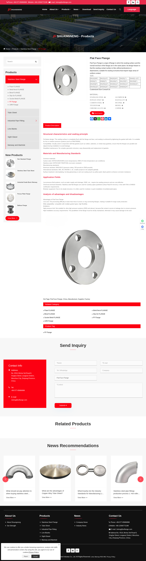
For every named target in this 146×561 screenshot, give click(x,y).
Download (86, 9)
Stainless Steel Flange (28, 49)
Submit (63, 405)
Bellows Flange (22, 205)
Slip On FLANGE (15, 95)
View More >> (11, 497)
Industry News (81, 526)
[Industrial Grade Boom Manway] (10, 186)
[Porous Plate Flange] (10, 198)
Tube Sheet (12, 113)
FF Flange (42, 49)
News (76, 9)
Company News (82, 522)
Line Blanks (12, 129)
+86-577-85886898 (20, 2)
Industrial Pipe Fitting (16, 121)
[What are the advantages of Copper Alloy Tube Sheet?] (55, 471)
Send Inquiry (98, 9)
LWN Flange (13, 105)
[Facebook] (129, 2)
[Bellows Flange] (10, 209)
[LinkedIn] (133, 2)
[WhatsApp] (138, 2)
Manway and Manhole (16, 145)
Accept (35, 556)
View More (12, 218)
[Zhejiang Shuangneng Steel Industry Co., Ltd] (14, 9)
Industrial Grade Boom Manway (27, 182)
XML (104, 557)
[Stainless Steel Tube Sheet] (10, 174)
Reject (26, 556)
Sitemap (97, 557)
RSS (101, 557)
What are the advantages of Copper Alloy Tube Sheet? (53, 492)
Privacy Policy (111, 557)
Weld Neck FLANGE (16, 89)
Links (92, 557)
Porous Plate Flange (23, 194)
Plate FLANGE (14, 86)
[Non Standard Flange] (10, 163)
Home (44, 9)
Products (65, 9)
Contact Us (111, 9)
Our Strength (11, 526)
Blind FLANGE (14, 92)
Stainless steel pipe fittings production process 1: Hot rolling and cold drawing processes (126, 492)
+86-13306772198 (40, 2)
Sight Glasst (12, 137)
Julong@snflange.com (63, 2)
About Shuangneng (14, 522)
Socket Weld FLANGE (17, 99)
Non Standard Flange (24, 159)
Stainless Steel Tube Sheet (25, 170)
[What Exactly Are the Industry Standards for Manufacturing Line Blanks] (91, 471)
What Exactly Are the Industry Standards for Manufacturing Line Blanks (91, 492)
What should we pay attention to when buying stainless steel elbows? (19, 492)
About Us (54, 9)
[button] (5, 479)
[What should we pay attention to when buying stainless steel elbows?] (19, 471)
